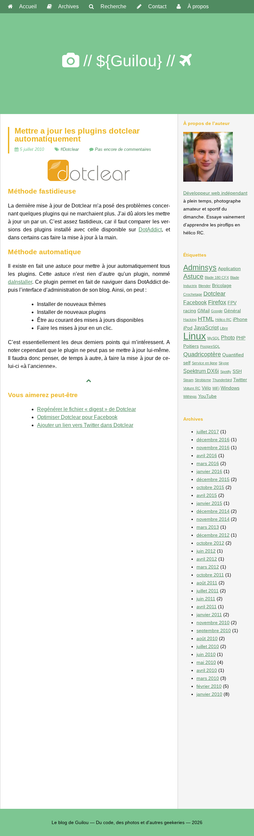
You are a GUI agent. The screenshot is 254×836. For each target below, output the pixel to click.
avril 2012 (206, 559)
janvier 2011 (209, 614)
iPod (187, 327)
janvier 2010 (209, 694)
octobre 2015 (210, 487)
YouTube (207, 396)
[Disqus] (89, 517)
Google (217, 311)
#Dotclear (70, 149)
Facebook (195, 302)
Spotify (225, 372)
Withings (190, 396)
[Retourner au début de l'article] (89, 381)
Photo (228, 337)
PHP (240, 337)
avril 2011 (206, 606)
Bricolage (222, 285)
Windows (230, 387)
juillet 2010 (207, 646)
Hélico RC (223, 320)
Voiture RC (191, 388)
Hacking (189, 320)
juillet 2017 (207, 431)
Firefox (217, 302)
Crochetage (192, 294)
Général (232, 310)
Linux (194, 335)
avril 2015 (206, 495)
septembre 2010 (213, 630)
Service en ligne (204, 363)
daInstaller (20, 282)
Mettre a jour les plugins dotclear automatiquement (77, 134)
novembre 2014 (213, 519)
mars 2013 (207, 527)
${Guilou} (129, 61)
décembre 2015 (213, 479)
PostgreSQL (210, 346)
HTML (206, 318)
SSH (237, 371)
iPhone (240, 319)
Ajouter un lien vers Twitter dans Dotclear (85, 425)
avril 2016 (206, 455)
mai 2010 (206, 662)
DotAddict (150, 229)
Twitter (240, 379)
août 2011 (206, 582)
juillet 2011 (207, 590)
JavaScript (206, 327)
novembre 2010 (213, 622)
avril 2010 (206, 670)
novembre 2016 (213, 447)
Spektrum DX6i (201, 371)
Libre (224, 328)
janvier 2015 (209, 503)
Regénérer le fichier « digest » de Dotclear (86, 409)
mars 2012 (207, 566)
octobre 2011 (210, 574)
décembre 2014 (213, 511)
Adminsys (200, 267)
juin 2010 (206, 654)
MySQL (213, 338)
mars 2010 (207, 678)
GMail (203, 310)
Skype (224, 363)
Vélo (206, 387)
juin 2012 (206, 551)
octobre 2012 (210, 543)
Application (229, 268)
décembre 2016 (213, 439)
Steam (188, 380)
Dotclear (214, 293)
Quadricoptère (202, 354)
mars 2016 (207, 463)
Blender (204, 286)
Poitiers (191, 346)
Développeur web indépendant (215, 193)
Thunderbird (222, 380)
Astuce (193, 276)
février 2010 (209, 686)
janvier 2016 (209, 471)
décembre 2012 (213, 535)
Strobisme (203, 380)
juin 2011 (205, 598)
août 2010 (207, 638)
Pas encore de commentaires (123, 149)
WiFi (215, 388)
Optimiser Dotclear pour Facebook (77, 417)
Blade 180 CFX (217, 277)
